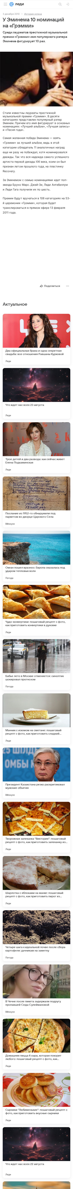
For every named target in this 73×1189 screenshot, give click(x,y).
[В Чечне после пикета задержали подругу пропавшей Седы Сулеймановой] (36, 989)
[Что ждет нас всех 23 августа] (36, 393)
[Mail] (12, 4)
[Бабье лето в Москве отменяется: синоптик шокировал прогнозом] (36, 664)
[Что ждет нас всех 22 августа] (36, 1152)
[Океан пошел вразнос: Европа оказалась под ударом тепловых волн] (36, 556)
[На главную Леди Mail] (19, 4)
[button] (36, 79)
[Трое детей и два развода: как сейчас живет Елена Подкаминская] (36, 447)
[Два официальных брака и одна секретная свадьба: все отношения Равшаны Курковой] (36, 339)
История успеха (33, 14)
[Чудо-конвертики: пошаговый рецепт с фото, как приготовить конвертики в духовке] (36, 610)
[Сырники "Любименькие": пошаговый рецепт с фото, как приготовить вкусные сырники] (36, 1098)
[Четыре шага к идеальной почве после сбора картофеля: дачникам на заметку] (36, 935)
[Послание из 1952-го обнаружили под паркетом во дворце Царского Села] (36, 501)
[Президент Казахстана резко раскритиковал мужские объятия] (36, 773)
